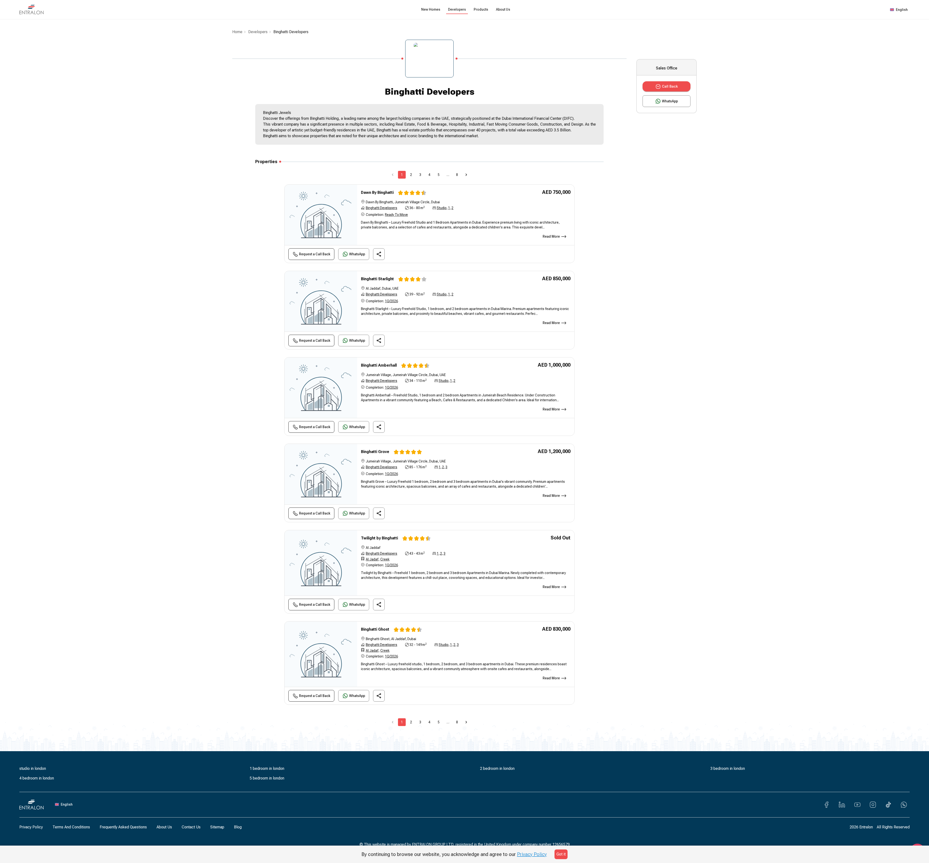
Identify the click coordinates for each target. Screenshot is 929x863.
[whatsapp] (904, 804)
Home (237, 32)
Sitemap (217, 827)
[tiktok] (888, 804)
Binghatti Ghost (375, 629)
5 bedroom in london (267, 778)
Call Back (670, 86)
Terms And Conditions (71, 827)
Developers (457, 9)
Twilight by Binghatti (379, 538)
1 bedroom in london (267, 768)
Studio (442, 208)
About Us (503, 9)
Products (481, 9)
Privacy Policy (31, 827)
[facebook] (826, 804)
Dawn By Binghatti (377, 192)
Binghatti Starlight (377, 279)
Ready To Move (396, 215)
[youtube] (857, 804)
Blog (238, 827)
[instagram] (873, 804)
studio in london (32, 768)
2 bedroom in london (497, 768)
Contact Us (191, 827)
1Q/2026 (391, 301)
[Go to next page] (466, 175)
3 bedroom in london (727, 768)
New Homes (430, 9)
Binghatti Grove (375, 451)
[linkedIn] (842, 804)
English (902, 10)
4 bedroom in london (36, 778)
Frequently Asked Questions (123, 827)
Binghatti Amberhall (379, 365)
